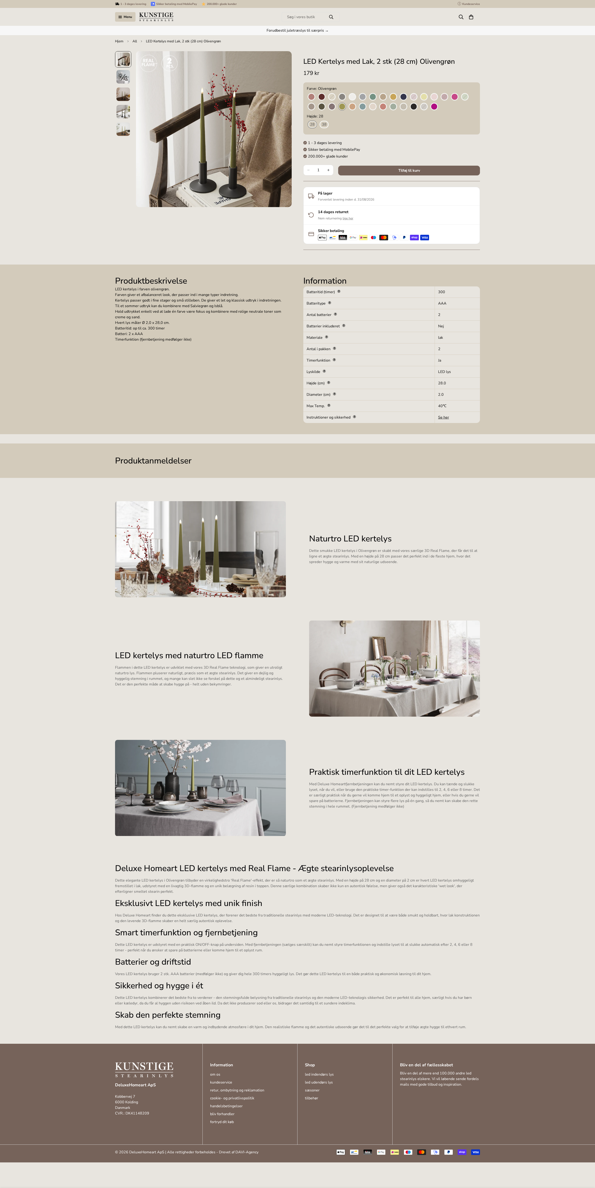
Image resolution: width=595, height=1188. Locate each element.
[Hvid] (352, 97)
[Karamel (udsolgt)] (383, 97)
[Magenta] (454, 97)
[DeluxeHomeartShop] (156, 16)
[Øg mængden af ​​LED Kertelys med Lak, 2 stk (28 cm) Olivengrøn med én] (328, 170)
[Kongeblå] (403, 97)
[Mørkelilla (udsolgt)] (332, 106)
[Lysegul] (424, 97)
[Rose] (372, 106)
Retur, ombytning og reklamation (237, 1090)
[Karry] (393, 97)
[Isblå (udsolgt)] (362, 97)
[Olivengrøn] (342, 106)
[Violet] (434, 106)
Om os (215, 1074)
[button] (471, 17)
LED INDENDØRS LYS (319, 1074)
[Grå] (342, 97)
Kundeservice (221, 1082)
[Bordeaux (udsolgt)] (311, 97)
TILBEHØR (311, 1098)
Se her (443, 417)
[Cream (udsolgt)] (332, 97)
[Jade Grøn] (372, 97)
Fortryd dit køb (222, 1121)
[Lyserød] (434, 97)
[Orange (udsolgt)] (352, 106)
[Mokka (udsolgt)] (311, 106)
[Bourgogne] (321, 97)
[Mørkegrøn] (321, 106)
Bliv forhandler (222, 1114)
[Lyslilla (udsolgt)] (444, 97)
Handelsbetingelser (226, 1106)
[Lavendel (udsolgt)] (413, 97)
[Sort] (413, 106)
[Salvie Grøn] (393, 106)
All (134, 41)
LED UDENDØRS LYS (319, 1082)
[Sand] (403, 106)
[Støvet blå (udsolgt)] (424, 106)
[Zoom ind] (282, 61)
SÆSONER (312, 1090)
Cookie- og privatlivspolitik (232, 1098)
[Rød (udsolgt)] (383, 106)
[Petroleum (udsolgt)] (362, 106)
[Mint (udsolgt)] (464, 97)
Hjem (119, 41)
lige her (348, 218)
